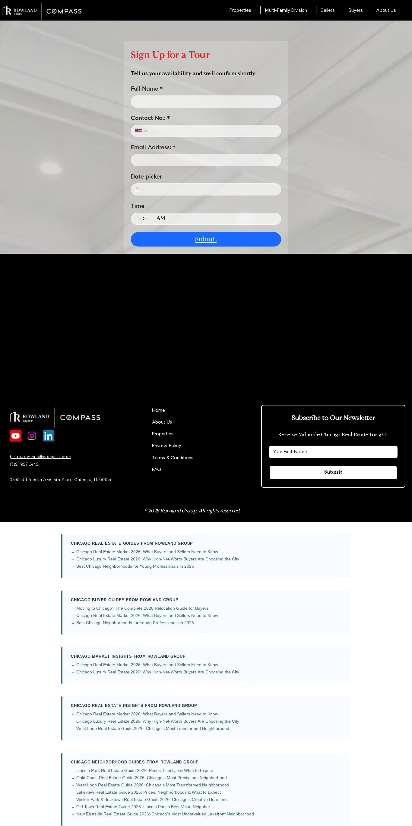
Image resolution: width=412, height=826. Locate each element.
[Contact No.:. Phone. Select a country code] (141, 131)
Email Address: (153, 148)
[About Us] (223, 422)
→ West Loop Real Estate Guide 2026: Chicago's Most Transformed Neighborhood (150, 728)
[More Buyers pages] (366, 10)
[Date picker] (137, 189)
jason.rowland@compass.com (40, 456)
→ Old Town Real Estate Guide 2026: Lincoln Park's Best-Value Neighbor (140, 806)
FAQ (156, 469)
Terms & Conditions (172, 458)
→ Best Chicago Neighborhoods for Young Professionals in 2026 (132, 566)
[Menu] (206, 10)
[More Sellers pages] (338, 10)
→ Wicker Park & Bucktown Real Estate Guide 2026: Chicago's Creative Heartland (149, 799)
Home (158, 410)
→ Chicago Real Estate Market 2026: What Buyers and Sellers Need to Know (144, 551)
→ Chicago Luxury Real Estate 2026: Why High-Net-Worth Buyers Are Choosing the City (155, 559)
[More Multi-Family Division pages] (310, 10)
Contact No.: (150, 118)
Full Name (147, 89)
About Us (162, 422)
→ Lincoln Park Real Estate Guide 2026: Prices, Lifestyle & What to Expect (142, 770)
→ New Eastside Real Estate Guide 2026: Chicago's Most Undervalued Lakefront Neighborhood (162, 813)
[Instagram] (31, 435)
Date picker (146, 177)
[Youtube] (15, 435)
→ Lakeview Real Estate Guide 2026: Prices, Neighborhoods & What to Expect (146, 792)
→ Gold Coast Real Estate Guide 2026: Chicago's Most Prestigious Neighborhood (149, 777)
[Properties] (223, 434)
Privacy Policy (166, 446)
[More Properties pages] (254, 10)
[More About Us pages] (399, 10)
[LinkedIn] (48, 435)
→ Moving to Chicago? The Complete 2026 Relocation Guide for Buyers (139, 608)
